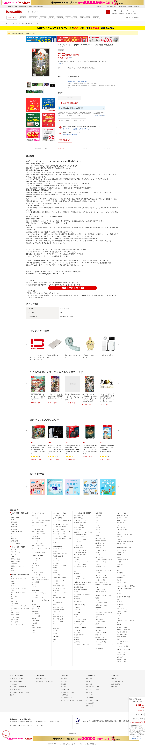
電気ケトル (14, 601)
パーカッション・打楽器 (59, 565)
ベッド (118, 606)
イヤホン (51, 17)
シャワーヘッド (36, 613)
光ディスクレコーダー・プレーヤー (41, 526)
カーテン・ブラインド (122, 627)
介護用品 (76, 596)
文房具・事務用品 (121, 550)
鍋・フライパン (78, 515)
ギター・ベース (57, 560)
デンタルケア (35, 609)
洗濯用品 (119, 557)
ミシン (12, 536)
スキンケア (77, 607)
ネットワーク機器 (37, 575)
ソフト (36, 23)
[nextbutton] (119, 343)
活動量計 (34, 623)
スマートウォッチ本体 (59, 534)
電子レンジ (96, 17)
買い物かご (64, 678)
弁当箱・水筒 (77, 529)
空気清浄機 (60, 17)
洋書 (54, 623)
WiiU (75, 569)
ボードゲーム (99, 557)
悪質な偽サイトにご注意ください (35, 725)
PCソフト (34, 586)
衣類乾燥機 (14, 524)
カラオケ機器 (56, 575)
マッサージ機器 (36, 616)
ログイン (128, 18)
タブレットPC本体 (58, 518)
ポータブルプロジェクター (39, 552)
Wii (75, 571)
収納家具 (119, 625)
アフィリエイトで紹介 (92, 700)
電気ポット (14, 599)
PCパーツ (34, 584)
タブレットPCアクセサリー (60, 524)
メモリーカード (36, 541)
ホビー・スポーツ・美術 (59, 593)
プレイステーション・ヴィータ (82, 562)
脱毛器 (34, 604)
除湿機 (12, 571)
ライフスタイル (57, 602)
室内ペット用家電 (100, 621)
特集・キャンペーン (41, 678)
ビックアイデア (33, 17)
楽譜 (54, 595)
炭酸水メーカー (15, 612)
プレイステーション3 (80, 564)
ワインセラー (14, 603)
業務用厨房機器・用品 (80, 534)
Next (121, 39)
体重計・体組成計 (37, 628)
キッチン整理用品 (79, 527)
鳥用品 (97, 609)
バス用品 (119, 562)
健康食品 (76, 637)
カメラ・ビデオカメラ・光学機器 (41, 520)
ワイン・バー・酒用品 (80, 539)
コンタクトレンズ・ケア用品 (82, 594)
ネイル (76, 617)
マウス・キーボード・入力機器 (40, 579)
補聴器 (34, 618)
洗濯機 (81, 17)
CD (54, 641)
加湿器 (12, 568)
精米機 (12, 583)
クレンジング (77, 612)
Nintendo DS (77, 573)
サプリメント (77, 630)
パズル (97, 552)
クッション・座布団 (122, 611)
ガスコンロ (14, 596)
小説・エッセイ (57, 612)
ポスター (55, 633)
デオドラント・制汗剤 (80, 619)
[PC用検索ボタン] (108, 12)
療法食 (97, 624)
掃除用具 (119, 555)
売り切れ (69, 98)
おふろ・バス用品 (100, 580)
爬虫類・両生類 (99, 614)
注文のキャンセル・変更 (92, 686)
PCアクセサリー (36, 563)
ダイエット (77, 632)
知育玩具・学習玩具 (100, 540)
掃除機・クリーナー (16, 531)
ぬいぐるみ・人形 (100, 538)
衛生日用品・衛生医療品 (80, 589)
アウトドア (120, 539)
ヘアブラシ (35, 595)
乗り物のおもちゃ (100, 543)
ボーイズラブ (56, 614)
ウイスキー (98, 515)
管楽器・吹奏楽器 (58, 556)
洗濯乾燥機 (14, 522)
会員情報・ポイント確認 (67, 692)
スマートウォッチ (121, 582)
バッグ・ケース (121, 527)
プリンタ (34, 568)
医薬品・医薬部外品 (79, 584)
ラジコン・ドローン (100, 550)
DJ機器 (55, 568)
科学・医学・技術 (58, 619)
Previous (24, 39)
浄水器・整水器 (15, 617)
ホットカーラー (36, 606)
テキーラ (97, 532)
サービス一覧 (61, 744)
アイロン (13, 534)
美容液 (76, 614)
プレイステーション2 (80, 566)
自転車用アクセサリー (122, 520)
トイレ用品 (120, 564)
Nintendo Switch (27, 23)
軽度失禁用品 (77, 601)
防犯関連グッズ (121, 654)
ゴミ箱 (118, 639)
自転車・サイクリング (122, 515)
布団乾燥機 (14, 527)
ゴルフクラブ (120, 522)
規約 (104, 115)
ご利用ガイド (99, 6)
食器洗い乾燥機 (15, 615)
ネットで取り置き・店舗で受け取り (19, 692)
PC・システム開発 (58, 621)
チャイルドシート (100, 589)
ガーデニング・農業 (100, 642)
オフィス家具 (120, 643)
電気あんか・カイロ (16, 561)
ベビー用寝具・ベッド (101, 582)
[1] (63, 68)
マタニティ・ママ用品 (101, 577)
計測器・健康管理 (79, 635)
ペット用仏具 (99, 619)
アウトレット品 (121, 652)
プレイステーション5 (80, 550)
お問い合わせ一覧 (70, 744)
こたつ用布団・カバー (122, 641)
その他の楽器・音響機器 (59, 577)
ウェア (118, 532)
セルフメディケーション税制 (18, 725)
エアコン (68, 17)
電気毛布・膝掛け (15, 559)
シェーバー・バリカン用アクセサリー (41, 601)
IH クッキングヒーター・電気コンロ (20, 609)
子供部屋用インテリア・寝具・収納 (125, 621)
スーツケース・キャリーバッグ (125, 588)
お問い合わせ (89, 706)
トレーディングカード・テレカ (103, 559)
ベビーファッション (100, 575)
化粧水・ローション (79, 609)
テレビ (88, 17)
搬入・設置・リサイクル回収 (18, 686)
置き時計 (119, 580)
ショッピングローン (15, 684)
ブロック (97, 564)
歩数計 (34, 625)
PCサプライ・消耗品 (37, 572)
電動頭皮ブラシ (36, 611)
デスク (118, 616)
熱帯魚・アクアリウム (101, 605)
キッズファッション (100, 573)
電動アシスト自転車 (122, 518)
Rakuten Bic (14, 11)
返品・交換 (89, 684)
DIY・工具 (98, 630)
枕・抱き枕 (120, 604)
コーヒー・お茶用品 (79, 537)
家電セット (23, 17)
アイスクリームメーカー (17, 624)
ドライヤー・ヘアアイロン (39, 593)
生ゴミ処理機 (14, 622)
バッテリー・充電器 (58, 529)
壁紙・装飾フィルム (122, 634)
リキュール (98, 525)
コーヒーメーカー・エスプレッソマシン (20, 589)
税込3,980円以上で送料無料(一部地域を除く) (31, 6)
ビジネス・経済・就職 (59, 597)
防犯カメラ (98, 635)
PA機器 (55, 551)
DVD (54, 644)
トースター (14, 586)
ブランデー (98, 529)
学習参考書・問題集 (58, 609)
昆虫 (96, 617)
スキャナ (34, 570)
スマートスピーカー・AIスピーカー (41, 549)
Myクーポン (64, 689)
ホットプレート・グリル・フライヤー (20, 593)
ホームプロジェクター (38, 529)
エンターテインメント (59, 588)
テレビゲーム (16, 23)
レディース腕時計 (121, 575)
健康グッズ (77, 639)
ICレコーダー (35, 536)
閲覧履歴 (63, 684)
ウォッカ (97, 527)
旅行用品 (119, 593)
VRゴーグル (56, 542)
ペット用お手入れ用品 (101, 602)
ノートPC (34, 560)
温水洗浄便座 (35, 620)
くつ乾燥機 (14, 529)
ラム (96, 522)
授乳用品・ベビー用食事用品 (103, 584)
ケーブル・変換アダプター (60, 527)
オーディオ (35, 518)
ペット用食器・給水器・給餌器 (103, 612)
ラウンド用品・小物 (122, 529)
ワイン (97, 518)
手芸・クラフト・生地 (122, 559)
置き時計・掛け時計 (122, 632)
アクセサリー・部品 (37, 543)
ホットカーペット (15, 554)
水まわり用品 (77, 541)
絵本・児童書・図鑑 (58, 586)
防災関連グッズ (99, 637)
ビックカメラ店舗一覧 (120, 6)
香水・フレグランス (79, 624)
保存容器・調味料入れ (80, 522)
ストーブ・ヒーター (16, 552)
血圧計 (34, 630)
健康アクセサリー (79, 642)
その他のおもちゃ (100, 566)
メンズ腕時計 (120, 573)
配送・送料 (89, 678)
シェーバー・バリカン (38, 597)
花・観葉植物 (99, 648)
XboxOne (76, 557)
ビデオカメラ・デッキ (38, 531)
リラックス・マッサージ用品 (82, 644)
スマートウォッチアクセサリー (61, 536)
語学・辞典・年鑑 (58, 616)
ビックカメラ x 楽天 (11, 6)
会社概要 (130, 6)
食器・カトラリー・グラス (81, 520)
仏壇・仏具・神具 (121, 661)
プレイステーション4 (80, 552)
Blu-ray (55, 639)
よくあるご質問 (108, 6)
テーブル (119, 613)
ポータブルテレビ (37, 538)
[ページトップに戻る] (142, 506)
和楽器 (55, 572)
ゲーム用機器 (35, 582)
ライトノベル (56, 626)
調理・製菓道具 (78, 518)
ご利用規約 (114, 686)
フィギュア (98, 547)
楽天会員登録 (135, 18)
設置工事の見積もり (15, 689)
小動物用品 (98, 607)
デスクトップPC (36, 558)
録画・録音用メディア (38, 522)
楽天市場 (136, 6)
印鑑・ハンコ (120, 552)
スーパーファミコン (79, 578)
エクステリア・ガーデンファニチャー (104, 645)
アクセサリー (56, 563)
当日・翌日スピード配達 (16, 678)
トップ (7, 23)
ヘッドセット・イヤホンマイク (61, 531)
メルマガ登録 (89, 695)
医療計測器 (77, 599)
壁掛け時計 (120, 577)
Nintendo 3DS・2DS (80, 555)
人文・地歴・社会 (58, 607)
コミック (55, 583)
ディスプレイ (35, 565)
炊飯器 (12, 581)
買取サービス (13, 695)
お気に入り (64, 681)
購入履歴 (63, 686)
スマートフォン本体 (58, 515)
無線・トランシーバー (38, 545)
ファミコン (77, 576)
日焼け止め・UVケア (80, 621)
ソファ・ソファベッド (122, 609)
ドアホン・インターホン (102, 632)
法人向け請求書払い (66, 697)
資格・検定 (56, 628)
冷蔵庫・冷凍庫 (15, 517)
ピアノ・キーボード (58, 549)
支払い (88, 681)
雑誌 (54, 604)
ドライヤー (43, 17)
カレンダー (56, 600)
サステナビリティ (81, 744)
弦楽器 (55, 570)
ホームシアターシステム (38, 534)
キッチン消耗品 (78, 525)
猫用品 (97, 598)
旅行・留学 (56, 590)
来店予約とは (98, 115)
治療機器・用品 (78, 587)
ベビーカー (98, 587)
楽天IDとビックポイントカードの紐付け (72, 700)
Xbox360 (76, 559)
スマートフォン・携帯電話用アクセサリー (62, 521)
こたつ (12, 556)
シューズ (119, 525)
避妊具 (76, 591)
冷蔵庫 (75, 17)
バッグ (118, 591)
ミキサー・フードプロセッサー (19, 606)
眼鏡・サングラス (121, 544)
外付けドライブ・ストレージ (40, 577)
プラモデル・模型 (100, 545)
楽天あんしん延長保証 (16, 681)
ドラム (55, 558)
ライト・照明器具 (15, 543)
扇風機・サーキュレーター (18, 566)
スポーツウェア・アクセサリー (125, 541)
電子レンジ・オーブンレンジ (18, 578)
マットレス (120, 602)
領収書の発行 (89, 692)
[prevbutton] (26, 343)
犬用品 (97, 600)
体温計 (34, 632)
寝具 (118, 599)
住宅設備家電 (14, 541)
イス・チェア (120, 618)
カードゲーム (99, 555)
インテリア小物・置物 (122, 646)
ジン (96, 520)
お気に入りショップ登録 (92, 689)
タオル (118, 566)
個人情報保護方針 (115, 684)
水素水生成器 (14, 619)
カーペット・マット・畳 (123, 629)
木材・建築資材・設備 (101, 639)
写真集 (55, 630)
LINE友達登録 (90, 697)
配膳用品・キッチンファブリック (83, 532)
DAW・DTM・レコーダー (60, 553)
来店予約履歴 (64, 695)
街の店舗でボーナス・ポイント (44, 681)
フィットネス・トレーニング (124, 534)
